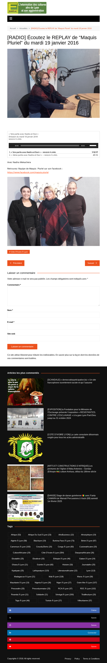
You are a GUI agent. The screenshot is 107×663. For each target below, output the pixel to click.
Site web (11, 334)
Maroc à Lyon (85, 576)
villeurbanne (85, 600)
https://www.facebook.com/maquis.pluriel (28, 172)
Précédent (17, 263)
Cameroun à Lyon (20, 547)
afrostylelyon (88, 535)
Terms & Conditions (91, 659)
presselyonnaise (41, 588)
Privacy (68, 659)
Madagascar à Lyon (24, 576)
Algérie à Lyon (19, 541)
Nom (10, 310)
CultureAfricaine (21, 553)
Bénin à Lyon (88, 541)
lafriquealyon (41, 570)
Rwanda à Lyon (19, 594)
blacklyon (40, 541)
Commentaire (14, 285)
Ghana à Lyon (20, 564)
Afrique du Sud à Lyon (39, 535)
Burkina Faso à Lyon (63, 541)
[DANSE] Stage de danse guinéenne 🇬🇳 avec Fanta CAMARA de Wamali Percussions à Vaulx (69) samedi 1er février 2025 (72, 498)
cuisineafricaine (88, 547)
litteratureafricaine (67, 570)
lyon (90, 570)
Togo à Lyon (22, 600)
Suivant (91, 263)
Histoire (67, 564)
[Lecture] (12, 145)
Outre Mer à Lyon (87, 582)
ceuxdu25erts (44, 547)
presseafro (18, 588)
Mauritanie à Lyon (19, 582)
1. (32, 152)
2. (33, 155)
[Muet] (87, 145)
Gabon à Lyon (87, 559)
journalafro (88, 564)
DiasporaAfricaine (84, 553)
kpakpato (18, 570)
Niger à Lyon (64, 582)
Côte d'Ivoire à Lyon (19, 252)
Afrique (16, 535)
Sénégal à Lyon (64, 594)
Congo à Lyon (66, 547)
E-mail (10, 322)
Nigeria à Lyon (43, 582)
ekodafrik (18, 559)
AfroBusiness (66, 535)
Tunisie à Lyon (53, 600)
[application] (53, 145)
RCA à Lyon (65, 588)
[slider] (93, 145)
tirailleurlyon (88, 594)
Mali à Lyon (56, 576)
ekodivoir (38, 559)
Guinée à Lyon (45, 564)
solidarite (42, 594)
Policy (77, 659)
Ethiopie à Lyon (61, 559)
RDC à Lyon (88, 588)
